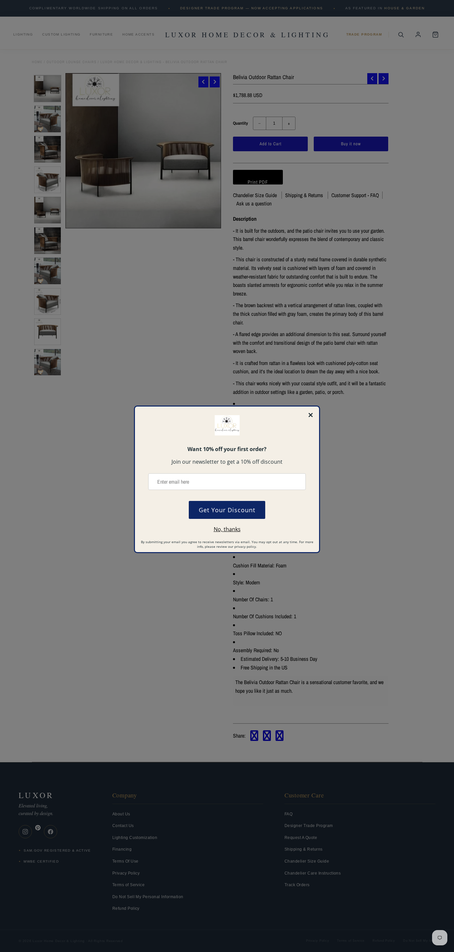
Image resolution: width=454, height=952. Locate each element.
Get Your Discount (227, 510)
